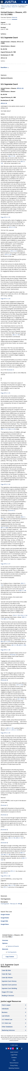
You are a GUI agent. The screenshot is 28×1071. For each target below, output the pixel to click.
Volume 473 (14, 6)
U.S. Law (6, 5)
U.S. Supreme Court (22, 5)
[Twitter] (19, 1048)
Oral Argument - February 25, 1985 (10, 903)
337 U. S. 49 (19, 685)
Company (14, 1057)
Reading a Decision (8, 995)
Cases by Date (6, 970)
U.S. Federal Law (7, 1019)
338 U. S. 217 (4, 429)
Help (14, 1060)
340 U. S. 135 (11, 156)
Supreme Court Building (9, 988)
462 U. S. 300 (22, 645)
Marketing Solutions (8, 1030)
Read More (4, 67)
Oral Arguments (5, 899)
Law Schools (6, 1016)
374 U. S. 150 (16, 615)
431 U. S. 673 (6, 641)
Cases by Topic (6, 974)
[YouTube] (8, 1048)
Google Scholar (5, 914)
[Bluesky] (17, 1048)
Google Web (4, 921)
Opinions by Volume (6, 6)
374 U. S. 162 (23, 615)
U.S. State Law (6, 1023)
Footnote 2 (12, 510)
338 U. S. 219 (11, 429)
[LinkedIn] (6, 1048)
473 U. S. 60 (8, 254)
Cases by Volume (7, 977)
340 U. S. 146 (22, 590)
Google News (5, 924)
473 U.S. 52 (20, 88)
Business (4, 1012)
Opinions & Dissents (7, 78)
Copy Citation (10, 956)
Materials (14, 17)
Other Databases (7, 1027)
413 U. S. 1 (8, 730)
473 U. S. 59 (13, 251)
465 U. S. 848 (4, 527)
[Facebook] (11, 1048)
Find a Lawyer (6, 1005)
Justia (2, 5)
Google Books (5, 918)
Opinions (8, 17)
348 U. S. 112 (6, 619)
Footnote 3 (13, 654)
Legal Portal (14, 1054)
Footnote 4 (4, 680)
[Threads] (15, 1048)
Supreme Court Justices (9, 985)
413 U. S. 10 (15, 730)
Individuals (5, 1009)
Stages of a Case (7, 992)
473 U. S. (12, 871)
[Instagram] (13, 1048)
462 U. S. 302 (10, 728)
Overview (3, 17)
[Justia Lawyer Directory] (21, 1048)
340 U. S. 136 (19, 838)
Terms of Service (14, 1062)
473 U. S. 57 (12, 227)
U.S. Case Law (13, 5)
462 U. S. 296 (14, 645)
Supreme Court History (9, 981)
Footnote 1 (10, 370)
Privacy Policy (14, 1065)
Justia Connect (14, 1052)
